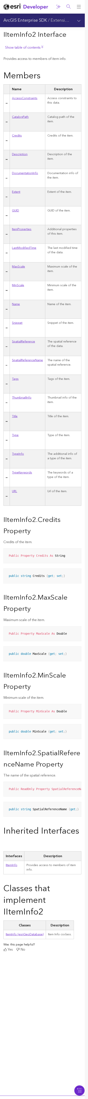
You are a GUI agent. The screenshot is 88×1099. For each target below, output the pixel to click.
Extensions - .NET (68, 20)
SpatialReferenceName (27, 360)
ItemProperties (21, 229)
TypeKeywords (22, 472)
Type (15, 435)
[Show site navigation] (79, 7)
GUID (15, 210)
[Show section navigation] (79, 20)
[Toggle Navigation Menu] (79, 1090)
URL (14, 491)
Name (16, 304)
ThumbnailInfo (21, 397)
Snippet (17, 322)
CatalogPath (20, 117)
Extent (16, 191)
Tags (15, 379)
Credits (17, 135)
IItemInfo (11, 865)
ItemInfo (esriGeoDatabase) (25, 934)
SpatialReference (23, 341)
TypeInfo (18, 454)
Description (20, 154)
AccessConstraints (24, 98)
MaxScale (18, 266)
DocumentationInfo (25, 173)
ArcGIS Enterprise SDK (25, 20)
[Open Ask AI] (58, 7)
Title (15, 416)
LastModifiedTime (24, 248)
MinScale (18, 285)
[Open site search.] (68, 7)
